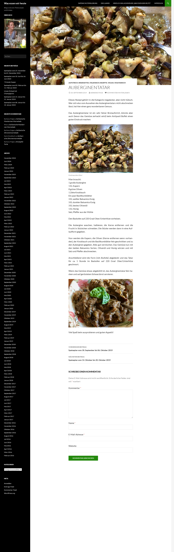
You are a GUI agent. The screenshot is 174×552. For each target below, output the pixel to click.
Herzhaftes (83, 83)
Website (72, 446)
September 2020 (10, 282)
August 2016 (8, 436)
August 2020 (8, 286)
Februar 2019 (9, 338)
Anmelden (7, 483)
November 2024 (10, 158)
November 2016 (10, 426)
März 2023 (8, 191)
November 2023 (10, 174)
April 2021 (8, 259)
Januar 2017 (8, 420)
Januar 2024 (8, 171)
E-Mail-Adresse (76, 434)
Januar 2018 (8, 380)
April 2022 (8, 220)
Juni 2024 (7, 161)
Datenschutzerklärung (87, 3)
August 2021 (8, 246)
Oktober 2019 (9, 318)
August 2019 (8, 325)
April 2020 (8, 299)
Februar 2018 (9, 377)
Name (72, 423)
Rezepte (103, 83)
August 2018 (8, 357)
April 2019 (8, 331)
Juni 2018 (7, 364)
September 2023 (10, 178)
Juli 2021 (7, 250)
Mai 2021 (7, 256)
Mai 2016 (7, 446)
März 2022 (8, 223)
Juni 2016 (7, 442)
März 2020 (8, 302)
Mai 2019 (7, 328)
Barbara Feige (97, 93)
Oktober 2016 (9, 429)
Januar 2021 (8, 269)
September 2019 (10, 321)
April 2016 (8, 449)
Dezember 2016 (10, 423)
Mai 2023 (7, 184)
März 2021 (8, 263)
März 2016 (8, 452)
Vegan (111, 83)
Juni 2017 (7, 403)
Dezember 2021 (10, 233)
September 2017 (10, 393)
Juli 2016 (7, 439)
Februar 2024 (9, 168)
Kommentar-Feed (10, 490)
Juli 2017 (7, 400)
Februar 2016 (9, 455)
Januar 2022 (8, 230)
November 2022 (10, 201)
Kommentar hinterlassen (118, 93)
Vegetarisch (120, 83)
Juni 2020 (7, 292)
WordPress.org (9, 493)
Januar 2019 (8, 341)
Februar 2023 (9, 194)
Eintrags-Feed (9, 487)
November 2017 (10, 387)
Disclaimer (105, 3)
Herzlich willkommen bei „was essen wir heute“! (132, 3)
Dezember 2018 (10, 344)
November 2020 (10, 276)
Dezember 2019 (10, 312)
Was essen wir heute (15, 3)
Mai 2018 (7, 367)
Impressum (158, 3)
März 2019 (8, 335)
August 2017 (8, 397)
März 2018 (8, 374)
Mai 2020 (7, 295)
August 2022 (8, 210)
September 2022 (10, 207)
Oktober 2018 (9, 351)
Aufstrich (73, 83)
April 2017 (8, 410)
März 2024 (8, 165)
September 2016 (10, 433)
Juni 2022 (7, 214)
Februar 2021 (9, 266)
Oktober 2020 (9, 279)
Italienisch (95, 83)
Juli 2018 (7, 361)
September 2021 (10, 243)
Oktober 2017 (9, 390)
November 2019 (10, 315)
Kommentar (75, 388)
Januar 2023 (8, 197)
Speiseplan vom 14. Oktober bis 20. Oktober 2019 (90, 358)
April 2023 (8, 187)
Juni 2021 (7, 253)
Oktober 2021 (9, 240)
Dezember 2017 (10, 384)
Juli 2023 (7, 181)
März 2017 (8, 413)
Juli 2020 (7, 289)
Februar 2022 (9, 227)
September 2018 (10, 354)
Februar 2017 (9, 416)
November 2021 (10, 236)
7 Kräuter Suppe (10, 82)
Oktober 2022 (9, 204)
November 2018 (10, 348)
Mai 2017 (7, 406)
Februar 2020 (9, 305)
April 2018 (8, 370)
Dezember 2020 (10, 272)
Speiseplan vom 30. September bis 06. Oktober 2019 (91, 348)
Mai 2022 (7, 217)
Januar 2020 (8, 308)
